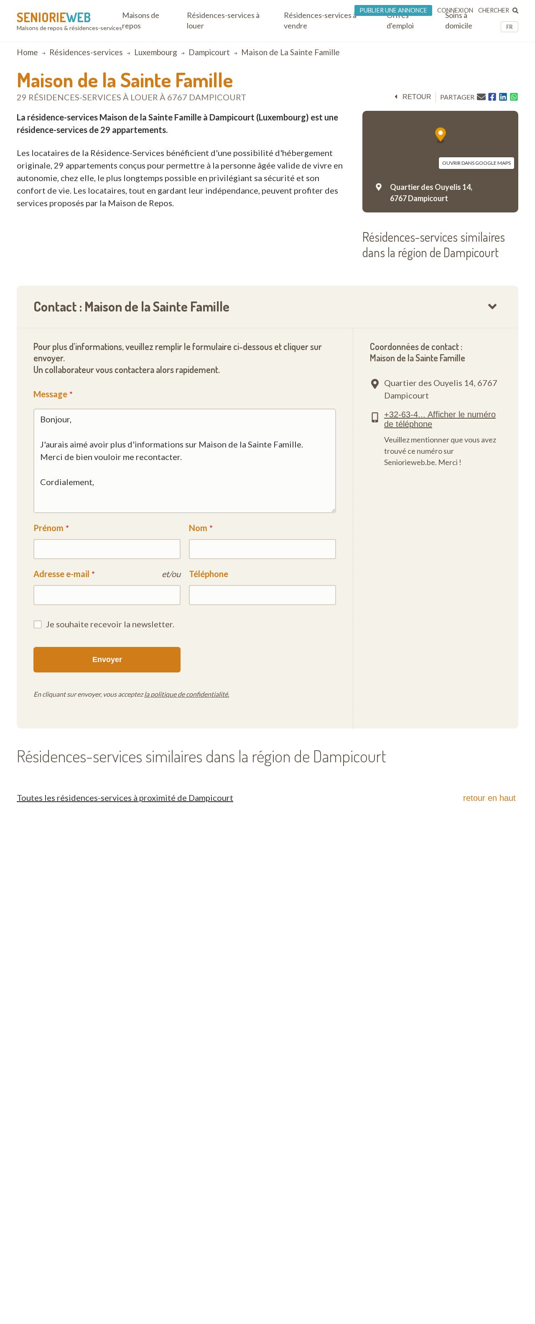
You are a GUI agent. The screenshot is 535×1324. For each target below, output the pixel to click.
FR (509, 26)
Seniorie (54, 17)
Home (27, 52)
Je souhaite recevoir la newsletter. (110, 624)
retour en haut (489, 798)
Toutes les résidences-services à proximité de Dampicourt (125, 797)
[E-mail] (481, 96)
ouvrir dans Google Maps (476, 163)
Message (50, 394)
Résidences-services (86, 52)
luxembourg (155, 52)
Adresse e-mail (61, 574)
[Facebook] (492, 97)
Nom (198, 528)
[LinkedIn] (503, 97)
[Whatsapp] (514, 97)
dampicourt (209, 52)
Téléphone (208, 574)
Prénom (48, 528)
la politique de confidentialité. (186, 694)
